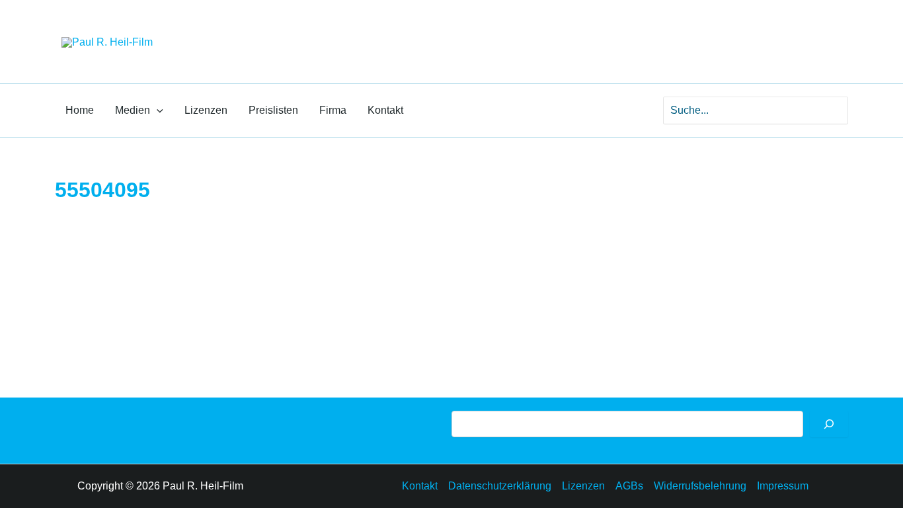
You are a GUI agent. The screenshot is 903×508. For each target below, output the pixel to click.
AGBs (629, 485)
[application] (156, 110)
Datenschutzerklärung (499, 485)
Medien (132, 110)
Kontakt (385, 110)
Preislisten (273, 110)
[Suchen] (829, 424)
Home (79, 110)
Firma (332, 110)
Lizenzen (205, 110)
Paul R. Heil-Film (247, 30)
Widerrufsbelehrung (700, 485)
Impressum (782, 485)
